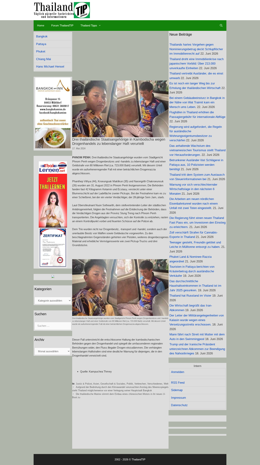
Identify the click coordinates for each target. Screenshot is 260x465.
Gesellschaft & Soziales (112, 383)
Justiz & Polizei (84, 383)
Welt (166, 383)
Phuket (40, 51)
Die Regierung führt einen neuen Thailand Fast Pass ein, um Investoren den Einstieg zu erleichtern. (197, 222)
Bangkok (42, 36)
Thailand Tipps (88, 25)
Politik (130, 383)
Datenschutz (179, 405)
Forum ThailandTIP (62, 25)
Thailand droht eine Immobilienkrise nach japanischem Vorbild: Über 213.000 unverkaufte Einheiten (196, 63)
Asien (96, 383)
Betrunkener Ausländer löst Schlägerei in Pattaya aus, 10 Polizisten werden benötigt (196, 164)
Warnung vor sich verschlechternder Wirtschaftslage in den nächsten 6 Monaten (193, 189)
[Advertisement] (120, 55)
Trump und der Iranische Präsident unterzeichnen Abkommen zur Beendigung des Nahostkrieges (197, 349)
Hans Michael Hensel (50, 66)
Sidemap (177, 390)
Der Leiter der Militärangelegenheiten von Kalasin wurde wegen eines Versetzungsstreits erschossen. (196, 320)
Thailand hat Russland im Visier (190, 295)
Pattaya (41, 44)
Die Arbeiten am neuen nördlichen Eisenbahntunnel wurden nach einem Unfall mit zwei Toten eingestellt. (193, 203)
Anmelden (177, 372)
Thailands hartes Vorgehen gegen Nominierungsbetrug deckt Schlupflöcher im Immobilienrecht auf (196, 49)
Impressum (178, 397)
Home (40, 25)
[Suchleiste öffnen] (221, 25)
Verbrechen (140, 383)
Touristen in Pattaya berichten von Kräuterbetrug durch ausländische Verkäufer (191, 271)
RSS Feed (177, 382)
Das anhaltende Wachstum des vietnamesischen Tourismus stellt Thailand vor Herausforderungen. (197, 150)
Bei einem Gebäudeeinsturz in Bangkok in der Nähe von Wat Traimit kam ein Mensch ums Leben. (197, 102)
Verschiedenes (154, 383)
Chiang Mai (43, 59)
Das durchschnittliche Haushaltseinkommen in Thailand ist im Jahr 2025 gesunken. (195, 286)
